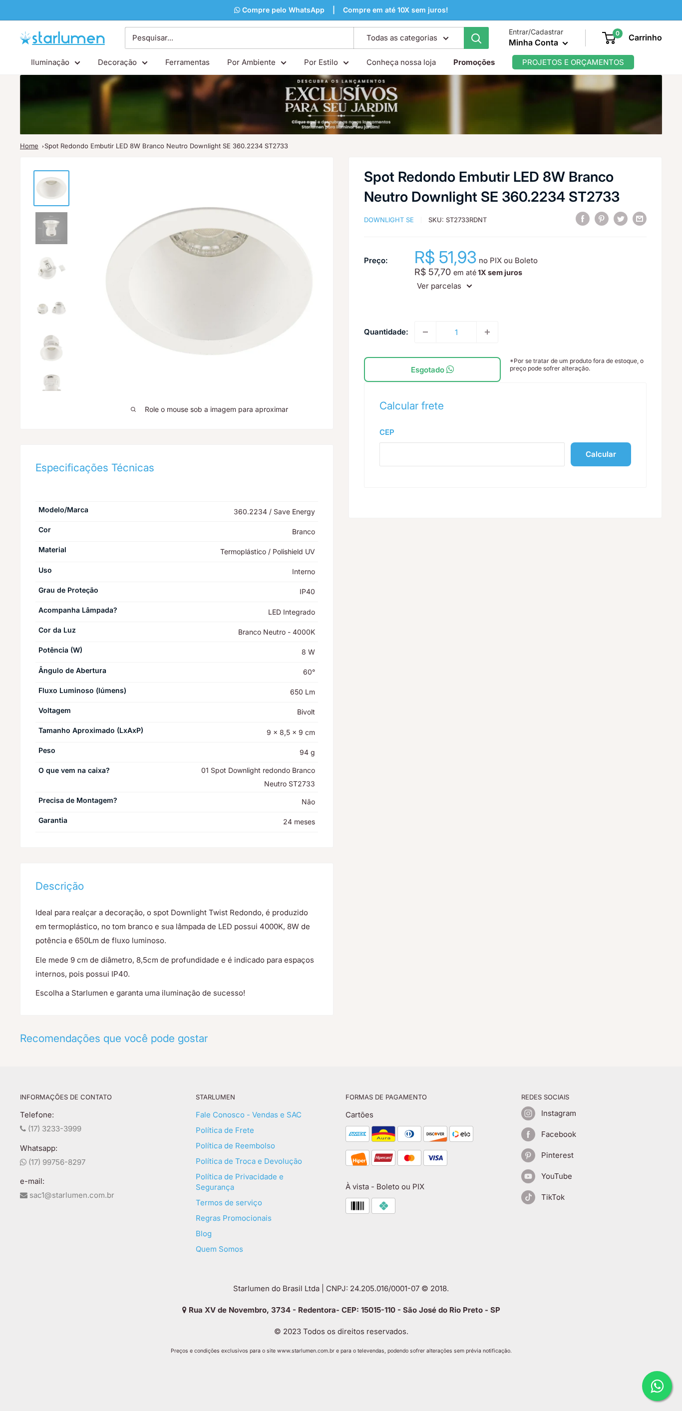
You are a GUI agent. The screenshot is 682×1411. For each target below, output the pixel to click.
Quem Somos (219, 1249)
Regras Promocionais (234, 1218)
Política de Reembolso (235, 1145)
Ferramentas (187, 62)
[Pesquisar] (476, 38)
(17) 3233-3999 (53, 1128)
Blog (204, 1233)
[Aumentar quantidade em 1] (487, 332)
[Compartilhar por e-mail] (640, 218)
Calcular (601, 454)
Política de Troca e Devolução (249, 1161)
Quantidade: (386, 332)
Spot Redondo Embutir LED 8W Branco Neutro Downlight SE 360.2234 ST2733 (166, 146)
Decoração (117, 62)
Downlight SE (389, 220)
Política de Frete (225, 1130)
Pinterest (557, 1155)
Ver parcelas (439, 286)
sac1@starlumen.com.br (70, 1195)
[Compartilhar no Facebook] (583, 218)
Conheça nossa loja (401, 62)
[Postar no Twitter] (621, 218)
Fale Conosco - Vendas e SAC (249, 1114)
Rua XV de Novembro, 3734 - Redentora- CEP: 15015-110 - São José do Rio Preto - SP (343, 1310)
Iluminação (50, 62)
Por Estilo (321, 62)
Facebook (558, 1134)
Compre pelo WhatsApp (282, 9)
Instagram (558, 1113)
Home (29, 146)
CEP (386, 432)
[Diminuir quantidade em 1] (425, 332)
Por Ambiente (251, 62)
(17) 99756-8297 (55, 1162)
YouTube (556, 1176)
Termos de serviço (229, 1202)
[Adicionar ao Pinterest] (602, 218)
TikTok (553, 1197)
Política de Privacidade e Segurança (240, 1182)
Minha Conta (534, 42)
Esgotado (428, 369)
